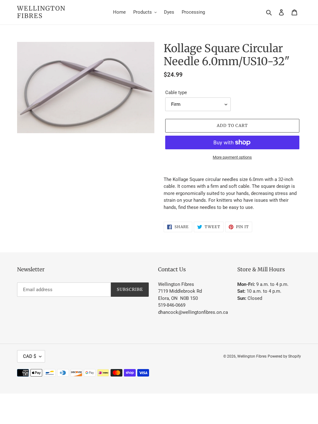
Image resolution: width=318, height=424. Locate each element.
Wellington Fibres (41, 12)
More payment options (232, 157)
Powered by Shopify (284, 356)
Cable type (176, 92)
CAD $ (29, 356)
